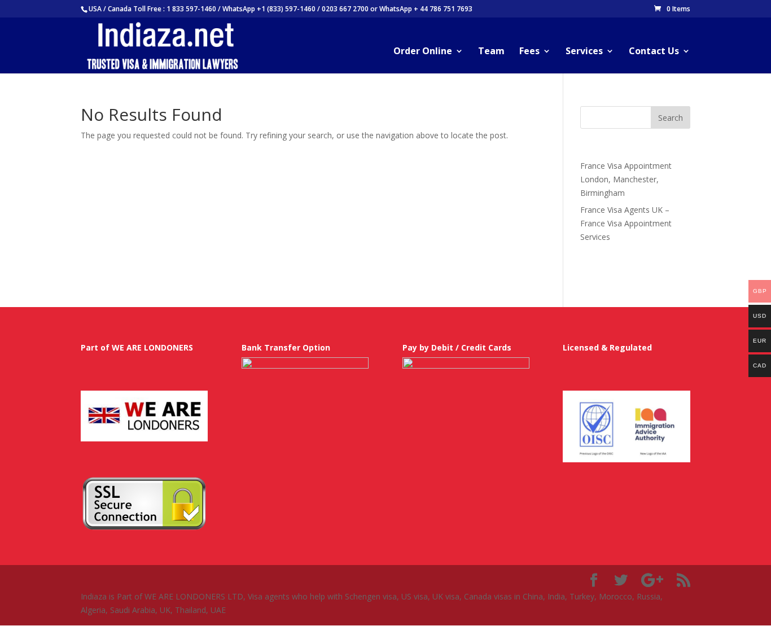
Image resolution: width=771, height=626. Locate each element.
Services (584, 52)
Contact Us (654, 52)
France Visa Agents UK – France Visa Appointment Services (626, 223)
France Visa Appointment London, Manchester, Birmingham (626, 179)
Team (491, 52)
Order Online (422, 52)
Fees (529, 52)
